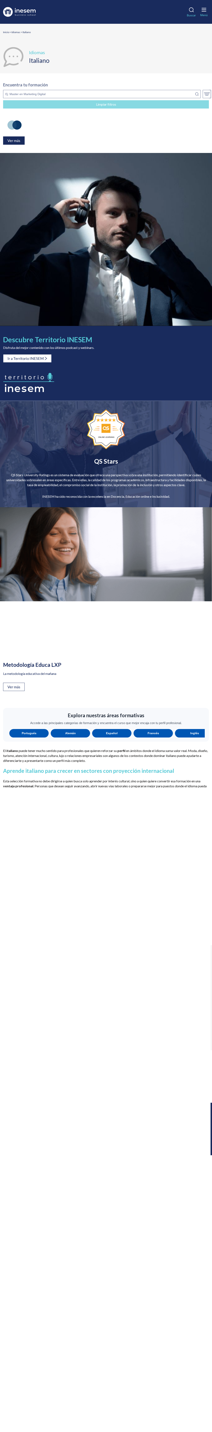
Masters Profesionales (22, 1191)
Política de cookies (138, 1406)
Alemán (70, 733)
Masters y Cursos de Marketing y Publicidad (37, 1275)
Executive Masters (19, 1185)
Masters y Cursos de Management (30, 1269)
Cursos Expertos (18, 1209)
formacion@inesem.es (30, 1375)
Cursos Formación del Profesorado (30, 1215)
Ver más (13, 687)
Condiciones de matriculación (101, 1406)
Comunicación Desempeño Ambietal (73, 1411)
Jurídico (176, 1053)
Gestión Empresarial (35, 1028)
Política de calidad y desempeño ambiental (132, 1411)
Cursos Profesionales (21, 1221)
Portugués (29, 733)
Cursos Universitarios (21, 1233)
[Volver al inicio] (25, 12)
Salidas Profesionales (21, 1305)
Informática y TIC (35, 1052)
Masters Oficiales (19, 1203)
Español (112, 733)
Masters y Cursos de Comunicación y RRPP (36, 1251)
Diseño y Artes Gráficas (106, 1006)
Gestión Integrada (106, 1029)
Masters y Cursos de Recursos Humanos (34, 1281)
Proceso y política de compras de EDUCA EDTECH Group (106, 1416)
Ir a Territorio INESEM (25, 358)
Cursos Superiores (19, 1227)
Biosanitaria (35, 1005)
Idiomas (15, 32)
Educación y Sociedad (176, 1006)
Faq (9, 1317)
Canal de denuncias (168, 1406)
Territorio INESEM (19, 1311)
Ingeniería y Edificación (105, 1052)
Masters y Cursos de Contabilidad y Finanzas (38, 1257)
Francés (153, 733)
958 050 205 (38, 1355)
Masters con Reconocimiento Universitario (36, 1197)
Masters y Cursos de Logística (27, 1263)
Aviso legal (35, 1406)
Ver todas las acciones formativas (27, 938)
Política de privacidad (61, 1406)
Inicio (6, 32)
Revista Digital (16, 1299)
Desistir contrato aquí (21, 1386)
